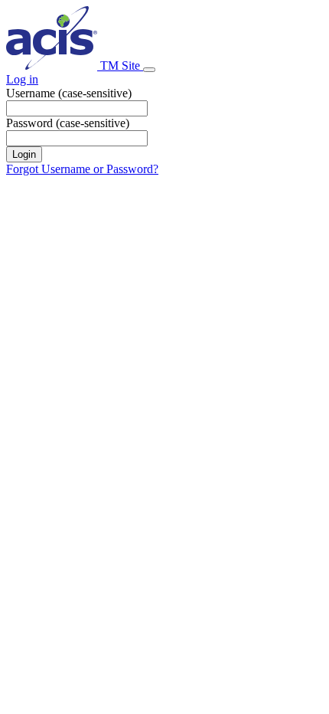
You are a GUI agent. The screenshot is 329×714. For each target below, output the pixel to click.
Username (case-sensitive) (69, 93)
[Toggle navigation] (149, 69)
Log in (22, 79)
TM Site (120, 65)
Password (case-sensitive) (67, 122)
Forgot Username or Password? (82, 168)
